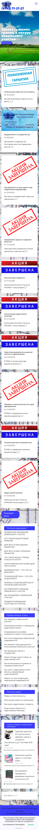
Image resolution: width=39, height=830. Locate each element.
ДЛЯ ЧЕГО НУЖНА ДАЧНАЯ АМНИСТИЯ (16, 546)
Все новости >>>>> (11, 795)
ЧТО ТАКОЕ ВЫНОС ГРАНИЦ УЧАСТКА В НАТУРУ (16, 558)
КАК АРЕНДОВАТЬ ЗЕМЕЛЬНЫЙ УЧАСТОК (18, 596)
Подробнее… (19, 828)
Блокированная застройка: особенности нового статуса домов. (19, 633)
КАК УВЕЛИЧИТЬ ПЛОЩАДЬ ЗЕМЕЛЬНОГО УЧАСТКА (16, 590)
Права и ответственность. (15, 696)
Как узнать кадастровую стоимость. (19, 704)
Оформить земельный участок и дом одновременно (19, 405)
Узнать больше (6, 43)
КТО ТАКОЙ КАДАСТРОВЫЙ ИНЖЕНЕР (16, 539)
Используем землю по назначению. (19, 700)
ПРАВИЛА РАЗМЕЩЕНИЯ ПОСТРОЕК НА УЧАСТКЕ (15, 602)
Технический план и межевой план (18, 442)
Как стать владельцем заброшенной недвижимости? (19, 639)
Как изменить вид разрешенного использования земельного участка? (19, 645)
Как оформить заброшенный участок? (16, 620)
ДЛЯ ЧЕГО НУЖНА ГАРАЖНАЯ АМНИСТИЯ (17, 552)
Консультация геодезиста (14, 278)
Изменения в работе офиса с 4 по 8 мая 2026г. (23, 758)
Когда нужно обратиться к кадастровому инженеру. (15, 709)
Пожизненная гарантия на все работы (19, 92)
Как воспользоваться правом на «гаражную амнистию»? (17, 664)
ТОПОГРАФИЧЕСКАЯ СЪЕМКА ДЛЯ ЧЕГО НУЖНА (19, 565)
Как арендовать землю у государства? (14, 652)
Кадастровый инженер (13, 493)
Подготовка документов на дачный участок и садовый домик (18, 353)
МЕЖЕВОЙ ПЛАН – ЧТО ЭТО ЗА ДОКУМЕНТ (18, 571)
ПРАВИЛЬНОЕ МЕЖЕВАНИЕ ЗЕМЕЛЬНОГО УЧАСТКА (16, 533)
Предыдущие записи (9, 514)
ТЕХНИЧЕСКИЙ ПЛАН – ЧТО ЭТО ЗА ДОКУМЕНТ (18, 577)
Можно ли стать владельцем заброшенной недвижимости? (16, 679)
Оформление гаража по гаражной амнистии (17, 241)
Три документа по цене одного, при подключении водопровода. (18, 188)
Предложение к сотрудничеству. (17, 134)
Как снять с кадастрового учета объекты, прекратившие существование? (17, 672)
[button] (36, 3)
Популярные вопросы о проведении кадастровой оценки (19, 627)
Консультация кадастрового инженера (15, 315)
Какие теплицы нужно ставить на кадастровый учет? (18, 658)
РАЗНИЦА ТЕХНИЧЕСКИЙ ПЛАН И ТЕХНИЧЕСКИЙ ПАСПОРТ (18, 584)
